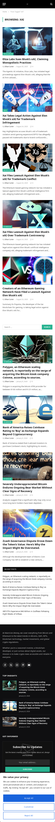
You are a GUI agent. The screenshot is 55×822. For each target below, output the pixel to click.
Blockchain (8, 170)
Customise (29, 807)
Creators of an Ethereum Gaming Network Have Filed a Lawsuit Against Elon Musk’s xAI (27, 292)
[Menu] (4, 4)
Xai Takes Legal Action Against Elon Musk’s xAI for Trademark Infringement (25, 119)
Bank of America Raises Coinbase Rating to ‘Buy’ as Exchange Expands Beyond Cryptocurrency (26, 431)
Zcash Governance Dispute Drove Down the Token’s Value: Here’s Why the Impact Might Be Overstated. (27, 544)
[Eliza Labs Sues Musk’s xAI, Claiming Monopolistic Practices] (27, 41)
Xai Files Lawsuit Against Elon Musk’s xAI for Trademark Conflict (26, 177)
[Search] (51, 4)
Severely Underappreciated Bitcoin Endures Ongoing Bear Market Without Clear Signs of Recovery (27, 487)
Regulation (8, 54)
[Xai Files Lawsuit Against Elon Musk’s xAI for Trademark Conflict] (27, 158)
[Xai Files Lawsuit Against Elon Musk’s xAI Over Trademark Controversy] (27, 214)
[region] (27, 797)
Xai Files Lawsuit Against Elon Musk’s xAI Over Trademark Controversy (26, 233)
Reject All (29, 815)
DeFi (5, 110)
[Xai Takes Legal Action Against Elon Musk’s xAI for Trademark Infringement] (27, 98)
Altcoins (7, 283)
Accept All (28, 798)
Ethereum (7, 227)
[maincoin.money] (27, 4)
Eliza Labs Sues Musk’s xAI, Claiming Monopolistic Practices (25, 60)
